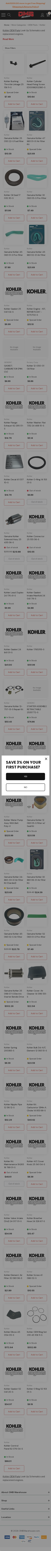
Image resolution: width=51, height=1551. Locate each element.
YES (25, 776)
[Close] (46, 759)
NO (25, 787)
